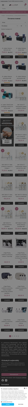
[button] (14, 402)
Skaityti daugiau (4, 400)
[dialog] (14, 397)
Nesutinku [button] (20, 404)
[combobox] (24, 388)
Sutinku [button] (8, 404)
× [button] (26, 388)
